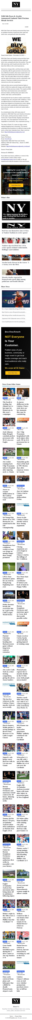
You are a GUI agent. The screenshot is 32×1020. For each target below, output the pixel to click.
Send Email (8, 139)
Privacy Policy (18, 1016)
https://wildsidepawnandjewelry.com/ (15, 132)
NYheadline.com (13, 1018)
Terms (11, 1016)
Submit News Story (16, 185)
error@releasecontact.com (8, 159)
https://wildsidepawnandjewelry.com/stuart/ (18, 146)
